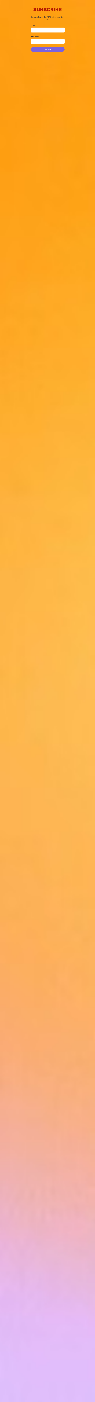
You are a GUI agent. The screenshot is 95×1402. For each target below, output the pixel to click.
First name (35, 36)
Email (33, 25)
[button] (88, 7)
